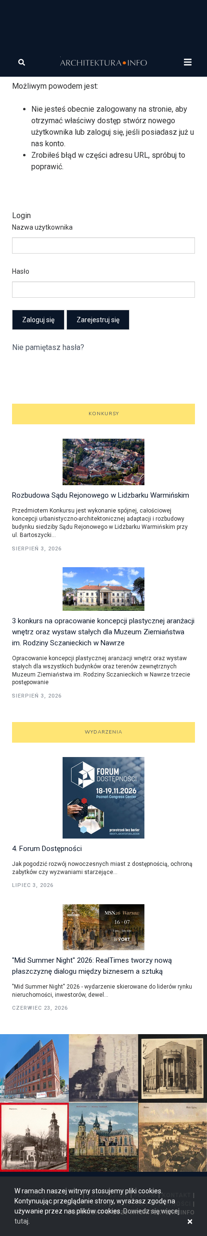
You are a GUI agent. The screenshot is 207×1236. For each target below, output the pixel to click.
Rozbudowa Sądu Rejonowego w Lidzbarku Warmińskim (100, 495)
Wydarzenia (103, 732)
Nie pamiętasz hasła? (48, 347)
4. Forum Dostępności (47, 848)
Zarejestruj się (98, 320)
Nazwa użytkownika (42, 227)
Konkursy (104, 413)
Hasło (20, 271)
